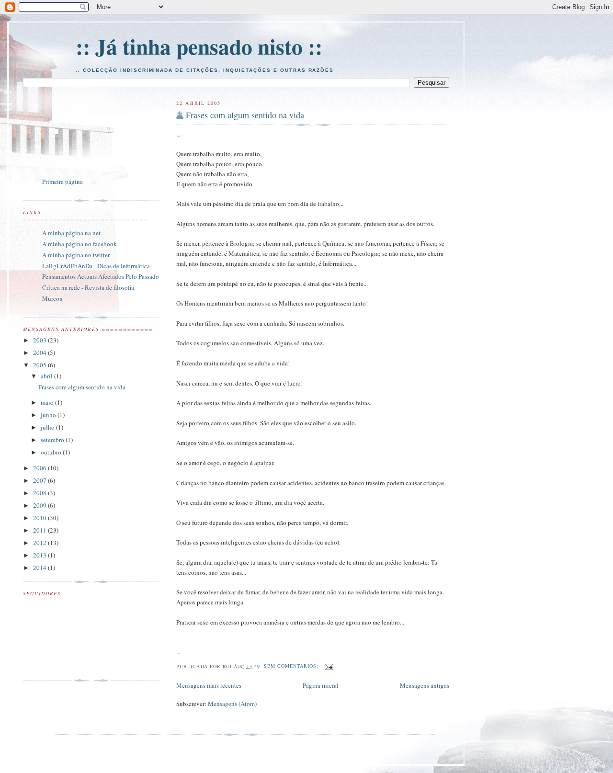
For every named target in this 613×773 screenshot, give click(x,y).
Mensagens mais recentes (208, 685)
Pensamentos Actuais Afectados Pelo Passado (100, 276)
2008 (40, 493)
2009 (40, 505)
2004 (40, 352)
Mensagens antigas (424, 685)
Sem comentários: (292, 665)
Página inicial (321, 685)
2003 (40, 340)
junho (49, 414)
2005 (40, 365)
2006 (40, 468)
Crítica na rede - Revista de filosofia (88, 287)
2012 (40, 542)
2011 (40, 530)
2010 (40, 517)
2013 (40, 555)
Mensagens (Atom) (232, 703)
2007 (40, 480)
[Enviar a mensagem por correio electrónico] (328, 665)
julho (48, 427)
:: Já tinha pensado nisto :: (199, 46)
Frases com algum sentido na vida (245, 115)
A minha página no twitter (76, 254)
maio (48, 402)
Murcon (52, 298)
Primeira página (62, 181)
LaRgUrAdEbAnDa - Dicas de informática (96, 265)
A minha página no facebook (79, 243)
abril (47, 376)
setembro (53, 439)
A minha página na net (71, 232)
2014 (40, 567)
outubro (52, 452)
